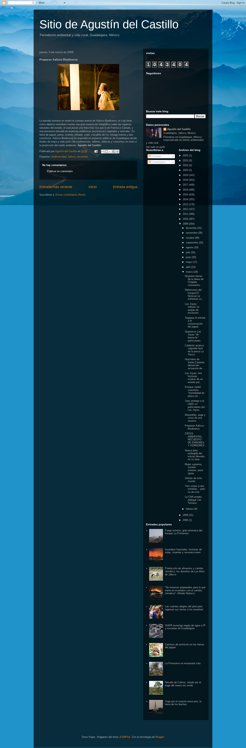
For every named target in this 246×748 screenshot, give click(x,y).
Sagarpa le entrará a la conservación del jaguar (195, 322)
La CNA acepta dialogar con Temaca (193, 499)
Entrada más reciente (55, 187)
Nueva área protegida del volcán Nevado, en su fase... (195, 455)
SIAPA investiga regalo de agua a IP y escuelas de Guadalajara (185, 627)
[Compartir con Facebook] (114, 151)
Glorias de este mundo (193, 480)
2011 (186, 213)
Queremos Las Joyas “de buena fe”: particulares (193, 336)
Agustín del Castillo (179, 129)
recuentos (82, 156)
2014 (186, 199)
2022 (186, 165)
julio (188, 252)
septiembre (192, 242)
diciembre (191, 228)
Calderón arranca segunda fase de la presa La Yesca (194, 350)
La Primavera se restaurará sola (182, 663)
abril (188, 267)
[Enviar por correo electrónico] (103, 151)
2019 (186, 175)
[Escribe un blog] (106, 151)
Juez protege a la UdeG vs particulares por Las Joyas (195, 405)
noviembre (192, 232)
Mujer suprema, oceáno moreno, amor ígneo (194, 469)
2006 (186, 520)
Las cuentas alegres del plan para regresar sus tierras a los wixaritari (184, 608)
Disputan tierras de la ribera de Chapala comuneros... (194, 281)
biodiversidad (59, 156)
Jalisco (72, 156)
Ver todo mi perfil (155, 147)
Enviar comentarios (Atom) (70, 194)
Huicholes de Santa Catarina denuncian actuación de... (194, 364)
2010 (186, 218)
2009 (186, 223)
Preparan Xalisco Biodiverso (194, 427)
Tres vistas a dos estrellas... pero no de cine (195, 489)
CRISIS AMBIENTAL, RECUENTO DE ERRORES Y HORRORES (194, 439)
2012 (186, 209)
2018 (186, 179)
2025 (186, 155)
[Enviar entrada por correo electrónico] (96, 151)
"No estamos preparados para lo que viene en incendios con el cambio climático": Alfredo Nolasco (185, 590)
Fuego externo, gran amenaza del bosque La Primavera (183, 532)
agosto (190, 247)
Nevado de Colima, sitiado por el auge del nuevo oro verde (183, 684)
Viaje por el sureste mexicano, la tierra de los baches (183, 703)
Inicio (93, 187)
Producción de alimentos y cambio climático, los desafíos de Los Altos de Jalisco (185, 571)
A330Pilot (125, 737)
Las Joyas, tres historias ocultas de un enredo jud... (194, 378)
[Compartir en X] (110, 151)
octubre (190, 237)
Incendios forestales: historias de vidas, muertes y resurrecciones (183, 551)
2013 (186, 204)
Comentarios (158, 162)
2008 (186, 515)
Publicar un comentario (60, 171)
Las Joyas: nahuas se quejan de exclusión (192, 308)
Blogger (159, 737)
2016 (186, 189)
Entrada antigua (125, 187)
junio (189, 257)
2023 (186, 160)
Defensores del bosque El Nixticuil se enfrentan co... (194, 294)
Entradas (156, 156)
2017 (186, 184)
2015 (186, 194)
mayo (189, 262)
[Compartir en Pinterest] (117, 151)
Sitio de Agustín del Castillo (109, 24)
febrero (190, 508)
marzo (190, 271)
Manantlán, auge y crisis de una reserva (195, 417)
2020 (186, 170)
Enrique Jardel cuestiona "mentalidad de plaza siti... (194, 391)
